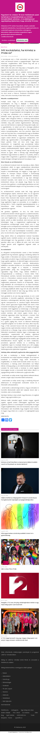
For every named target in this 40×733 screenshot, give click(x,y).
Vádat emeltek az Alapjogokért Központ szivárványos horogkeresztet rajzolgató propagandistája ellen (19, 499)
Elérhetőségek (7, 682)
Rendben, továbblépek (8, 40)
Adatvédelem (7, 676)
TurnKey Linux (28, 732)
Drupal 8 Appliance (13, 732)
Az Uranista (25, 712)
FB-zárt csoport (7, 689)
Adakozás (5, 695)
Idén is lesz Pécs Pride (8, 569)
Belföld (4, 47)
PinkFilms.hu (5, 662)
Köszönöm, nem (22, 40)
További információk (7, 36)
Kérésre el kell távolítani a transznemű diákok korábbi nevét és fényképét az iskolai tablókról (19, 463)
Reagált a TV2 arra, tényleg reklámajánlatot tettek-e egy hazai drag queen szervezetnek (20, 603)
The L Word (16, 712)
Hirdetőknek (6, 698)
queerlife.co (18, 718)
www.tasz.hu (5, 416)
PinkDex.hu (19, 727)
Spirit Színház (10, 715)
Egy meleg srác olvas (27, 710)
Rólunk (5, 673)
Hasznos (5, 692)
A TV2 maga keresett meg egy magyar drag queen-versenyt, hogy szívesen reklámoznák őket (19, 639)
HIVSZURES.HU (21, 715)
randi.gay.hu (19, 667)
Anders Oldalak (5, 712)
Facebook (6, 685)
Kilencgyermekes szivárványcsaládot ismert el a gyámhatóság (17, 534)
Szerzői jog (6, 679)
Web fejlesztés (7, 701)
